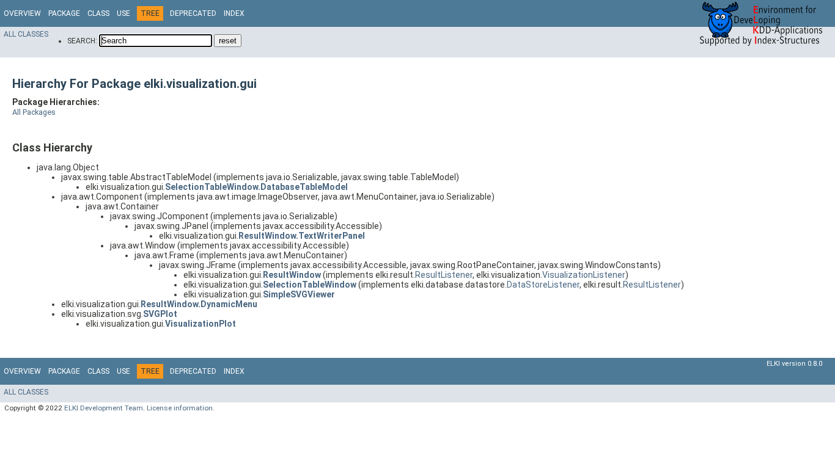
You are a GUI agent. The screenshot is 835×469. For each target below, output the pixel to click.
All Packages (34, 112)
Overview (22, 13)
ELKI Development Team (103, 408)
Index (234, 13)
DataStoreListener (543, 284)
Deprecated (193, 13)
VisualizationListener (583, 275)
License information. (181, 408)
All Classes (26, 34)
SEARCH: (82, 41)
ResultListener (444, 275)
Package (64, 13)
